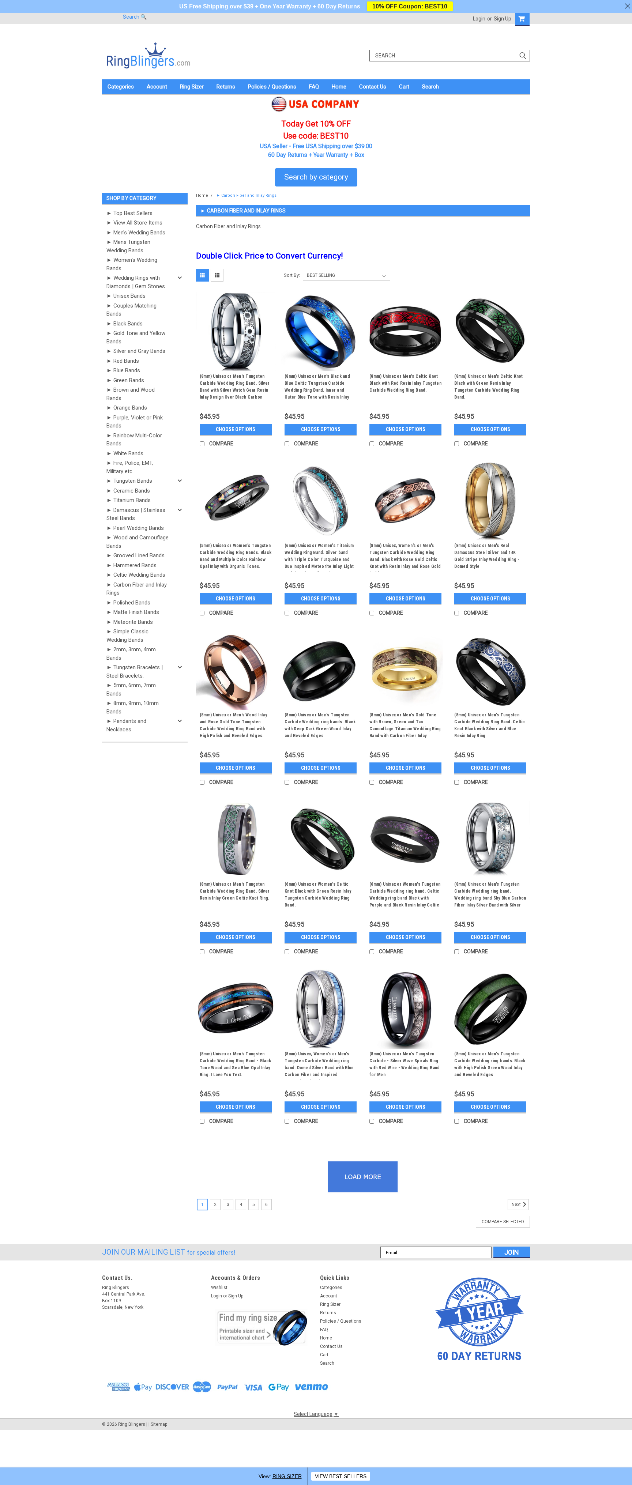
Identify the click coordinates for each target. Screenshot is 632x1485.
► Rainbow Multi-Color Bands (134, 439)
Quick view (235, 366)
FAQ (314, 86)
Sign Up (502, 19)
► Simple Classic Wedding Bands (127, 635)
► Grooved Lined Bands (135, 555)
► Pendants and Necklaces (126, 725)
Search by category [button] (316, 177)
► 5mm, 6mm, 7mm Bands (131, 689)
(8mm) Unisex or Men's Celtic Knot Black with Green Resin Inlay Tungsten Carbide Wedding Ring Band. (488, 387)
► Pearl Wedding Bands (135, 528)
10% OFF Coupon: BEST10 (409, 6)
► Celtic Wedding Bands (135, 575)
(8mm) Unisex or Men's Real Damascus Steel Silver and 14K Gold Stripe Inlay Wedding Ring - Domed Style (486, 556)
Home (339, 86)
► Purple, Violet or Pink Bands (134, 421)
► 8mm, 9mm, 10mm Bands (132, 707)
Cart (404, 86)
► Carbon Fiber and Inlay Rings (136, 588)
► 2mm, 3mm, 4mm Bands (131, 653)
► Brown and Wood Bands (130, 394)
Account (157, 86)
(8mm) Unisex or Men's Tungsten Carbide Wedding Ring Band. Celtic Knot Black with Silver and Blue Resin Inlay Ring (489, 725)
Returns (226, 86)
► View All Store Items (134, 222)
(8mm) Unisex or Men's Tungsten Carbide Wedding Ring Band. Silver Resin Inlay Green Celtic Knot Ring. (235, 891)
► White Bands (124, 453)
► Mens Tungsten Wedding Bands (128, 246)
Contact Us (372, 86)
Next (517, 1204)
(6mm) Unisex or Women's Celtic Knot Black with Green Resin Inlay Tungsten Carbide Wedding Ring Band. (318, 895)
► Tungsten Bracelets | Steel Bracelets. (134, 671)
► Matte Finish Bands (132, 612)
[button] (261, 1327)
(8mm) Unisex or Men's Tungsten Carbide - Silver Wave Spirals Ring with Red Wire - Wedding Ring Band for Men (404, 1064)
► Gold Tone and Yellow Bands (135, 337)
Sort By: (292, 275)
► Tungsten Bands (129, 481)
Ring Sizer (192, 86)
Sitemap (159, 1424)
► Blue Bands (123, 370)
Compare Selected (503, 1221)
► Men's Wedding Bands (135, 232)
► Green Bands (125, 380)
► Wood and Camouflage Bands (137, 541)
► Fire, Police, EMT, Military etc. (129, 467)
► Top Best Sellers (129, 213)
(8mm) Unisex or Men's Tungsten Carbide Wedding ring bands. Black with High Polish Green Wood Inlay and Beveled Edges (489, 1064)
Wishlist (219, 1287)
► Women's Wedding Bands (131, 264)
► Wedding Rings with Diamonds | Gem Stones (135, 282)
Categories (121, 86)
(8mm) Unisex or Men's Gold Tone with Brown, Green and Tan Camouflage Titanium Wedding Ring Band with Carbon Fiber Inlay (405, 725)
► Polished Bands (128, 602)
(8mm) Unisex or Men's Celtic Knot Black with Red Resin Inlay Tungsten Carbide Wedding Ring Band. (405, 383)
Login (479, 19)
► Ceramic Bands (128, 490)
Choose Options (235, 429)
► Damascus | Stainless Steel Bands (135, 514)
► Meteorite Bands (129, 622)
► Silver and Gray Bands (135, 351)
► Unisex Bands (126, 296)
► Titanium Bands (128, 500)
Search (430, 86)
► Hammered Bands (131, 565)
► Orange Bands (126, 407)
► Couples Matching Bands (131, 309)
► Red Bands (122, 361)
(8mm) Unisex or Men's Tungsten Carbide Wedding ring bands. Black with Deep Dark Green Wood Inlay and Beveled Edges (320, 725)
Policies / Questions (272, 86)
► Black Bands (124, 323)
